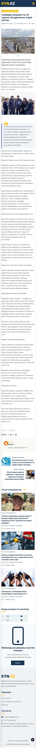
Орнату (17, 663)
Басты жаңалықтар (10, 11)
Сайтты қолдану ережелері (11, 701)
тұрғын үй (12, 430)
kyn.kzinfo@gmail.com (11, 717)
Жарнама (4, 705)
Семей (4, 430)
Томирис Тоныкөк (15, 525)
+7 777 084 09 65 (10, 720)
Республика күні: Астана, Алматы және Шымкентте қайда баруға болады (23, 462)
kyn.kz (10, 23)
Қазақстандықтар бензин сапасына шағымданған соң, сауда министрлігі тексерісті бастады (17, 557)
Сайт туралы (5, 698)
